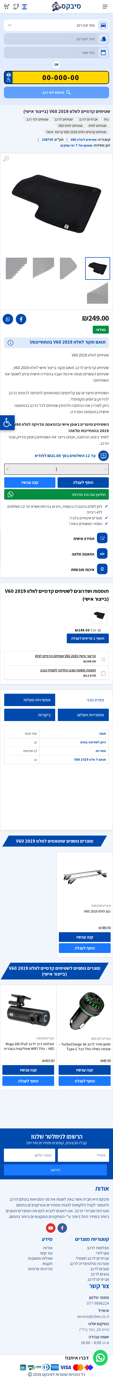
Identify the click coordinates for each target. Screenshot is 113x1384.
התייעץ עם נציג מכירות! (89, 494)
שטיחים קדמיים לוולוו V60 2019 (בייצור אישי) (65, 656)
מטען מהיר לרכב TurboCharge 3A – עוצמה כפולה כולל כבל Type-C (85, 1046)
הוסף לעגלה (83, 482)
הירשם (55, 1169)
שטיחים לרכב (63, 119)
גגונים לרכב (100, 1274)
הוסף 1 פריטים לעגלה (87, 638)
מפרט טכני (95, 700)
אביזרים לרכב (88, 119)
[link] (21, 319)
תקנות (47, 1263)
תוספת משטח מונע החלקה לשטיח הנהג (68, 670)
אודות (48, 1248)
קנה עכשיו (30, 482)
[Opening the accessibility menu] (7, 422)
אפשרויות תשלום (90, 715)
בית (106, 119)
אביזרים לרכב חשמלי (92, 1258)
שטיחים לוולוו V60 (70, 125)
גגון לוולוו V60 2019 (97, 911)
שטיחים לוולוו (97, 125)
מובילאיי (102, 1253)
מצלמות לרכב (98, 1248)
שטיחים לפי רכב (37, 119)
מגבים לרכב (99, 1269)
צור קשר (46, 1253)
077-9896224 (98, 1303)
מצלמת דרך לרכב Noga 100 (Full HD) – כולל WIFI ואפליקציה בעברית (29, 1046)
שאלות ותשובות (40, 1258)
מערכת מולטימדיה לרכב (89, 1263)
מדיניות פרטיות (40, 1269)
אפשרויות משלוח (37, 700)
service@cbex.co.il (93, 1316)
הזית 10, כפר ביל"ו (94, 1329)
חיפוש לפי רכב (53, 92)
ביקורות (44, 715)
